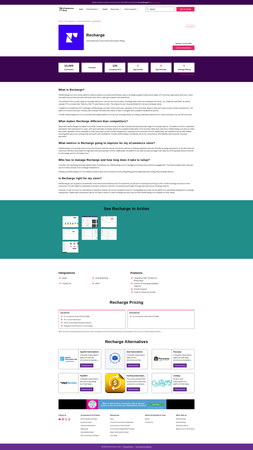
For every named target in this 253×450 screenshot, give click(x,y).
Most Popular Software (89, 419)
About (147, 419)
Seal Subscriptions (135, 352)
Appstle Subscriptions (89, 352)
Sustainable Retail (87, 432)
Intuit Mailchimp (101, 278)
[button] (93, 9)
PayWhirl (84, 376)
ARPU (97, 283)
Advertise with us (182, 425)
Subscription (97, 21)
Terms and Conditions (143, 447)
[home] (66, 9)
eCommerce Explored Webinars (122, 422)
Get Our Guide (185, 9)
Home (61, 21)
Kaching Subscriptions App (136, 376)
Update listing (181, 422)
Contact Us (149, 422)
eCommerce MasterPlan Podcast (122, 429)
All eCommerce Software (90, 435)
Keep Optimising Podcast (119, 432)
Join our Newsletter (183, 48)
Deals (81, 9)
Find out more (87, 365)
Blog (111, 419)
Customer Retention (83, 21)
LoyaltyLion (66, 283)
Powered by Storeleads (187, 74)
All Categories (69, 21)
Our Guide (114, 435)
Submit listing (181, 419)
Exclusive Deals (86, 422)
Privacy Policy (128, 447)
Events (105, 9)
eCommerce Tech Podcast (120, 425)
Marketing (84, 429)
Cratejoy (176, 376)
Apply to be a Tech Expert (185, 429)
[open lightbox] (71, 221)
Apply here (157, 2)
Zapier (64, 278)
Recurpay (177, 352)
